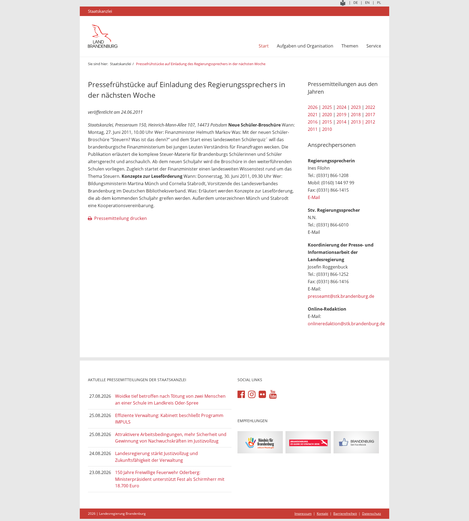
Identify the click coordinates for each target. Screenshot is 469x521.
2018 (356, 115)
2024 (341, 107)
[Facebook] (241, 394)
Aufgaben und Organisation (305, 46)
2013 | (357, 122)
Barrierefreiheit (345, 513)
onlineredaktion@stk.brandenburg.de (346, 324)
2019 (341, 115)
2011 (313, 129)
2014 (341, 122)
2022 (370, 107)
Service (373, 46)
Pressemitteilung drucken (120, 218)
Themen (349, 46)
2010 (327, 129)
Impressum (303, 513)
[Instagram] (251, 394)
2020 (327, 115)
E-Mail (314, 197)
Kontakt (322, 513)
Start (264, 46)
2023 (356, 107)
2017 (370, 115)
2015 (327, 122)
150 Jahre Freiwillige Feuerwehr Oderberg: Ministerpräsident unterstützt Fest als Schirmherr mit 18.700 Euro (169, 479)
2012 (370, 122)
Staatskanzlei (120, 63)
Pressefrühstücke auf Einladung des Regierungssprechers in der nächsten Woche (201, 63)
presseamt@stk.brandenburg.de (341, 296)
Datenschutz (371, 513)
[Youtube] (273, 394)
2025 (327, 107)
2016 (313, 122)
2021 (313, 115)
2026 (313, 107)
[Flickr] (262, 394)
